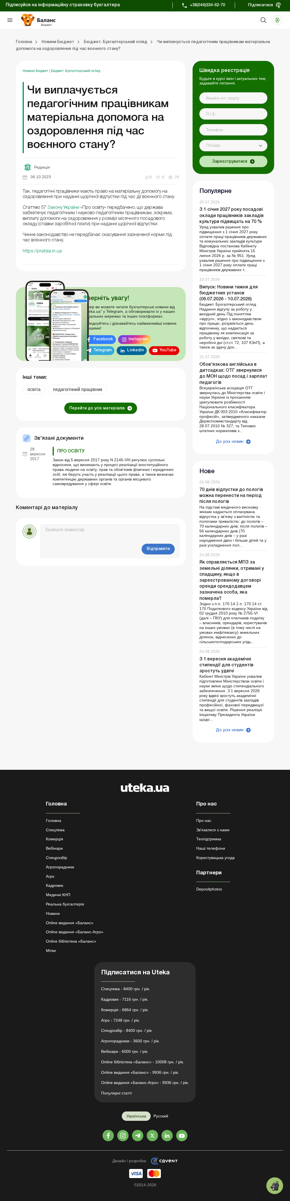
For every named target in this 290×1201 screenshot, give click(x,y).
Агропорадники (60, 867)
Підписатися (260, 5)
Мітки (51, 950)
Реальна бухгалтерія (65, 904)
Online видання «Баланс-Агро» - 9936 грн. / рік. (145, 1082)
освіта (33, 389)
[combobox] (233, 145)
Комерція (54, 839)
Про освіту (71, 451)
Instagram (138, 339)
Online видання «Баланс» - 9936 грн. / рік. (140, 1072)
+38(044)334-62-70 (207, 5)
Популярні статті (116, 1093)
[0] (274, 1185)
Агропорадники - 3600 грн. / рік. (130, 1041)
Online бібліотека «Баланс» (71, 941)
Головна (53, 820)
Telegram (102, 350)
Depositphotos (209, 889)
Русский (160, 1116)
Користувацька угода (215, 857)
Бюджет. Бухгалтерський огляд (75, 71)
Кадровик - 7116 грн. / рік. (124, 999)
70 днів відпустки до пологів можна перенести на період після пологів (231, 496)
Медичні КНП (58, 894)
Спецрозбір (56, 857)
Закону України (63, 208)
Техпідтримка (208, 839)
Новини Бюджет (36, 71)
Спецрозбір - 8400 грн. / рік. (127, 1030)
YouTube (167, 350)
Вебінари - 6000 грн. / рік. (124, 1051)
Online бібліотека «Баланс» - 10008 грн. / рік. (142, 1062)
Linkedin (135, 350)
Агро (50, 876)
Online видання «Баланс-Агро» (74, 932)
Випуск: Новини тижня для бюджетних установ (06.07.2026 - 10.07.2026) (228, 293)
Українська (136, 1116)
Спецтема (55, 830)
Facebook (103, 339)
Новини (53, 913)
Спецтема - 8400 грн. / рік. (125, 989)
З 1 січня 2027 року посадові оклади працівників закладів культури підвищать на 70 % (231, 216)
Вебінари (54, 848)
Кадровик (54, 885)
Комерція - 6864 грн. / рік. (125, 1009)
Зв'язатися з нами (212, 830)
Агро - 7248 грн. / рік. (120, 1020)
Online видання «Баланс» (69, 923)
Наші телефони (210, 848)
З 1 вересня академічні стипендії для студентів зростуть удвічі (226, 665)
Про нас (203, 820)
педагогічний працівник (77, 389)
